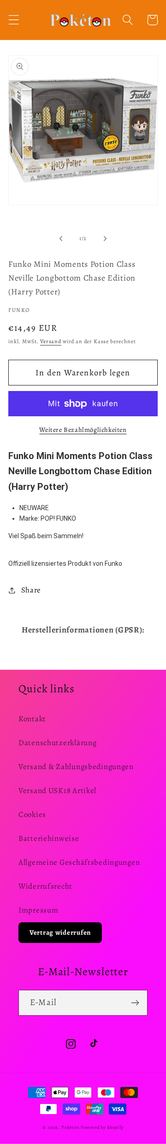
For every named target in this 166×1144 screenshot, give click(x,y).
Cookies (32, 814)
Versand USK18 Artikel (57, 790)
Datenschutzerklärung (57, 742)
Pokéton (70, 1127)
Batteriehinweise (48, 838)
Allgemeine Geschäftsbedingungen (79, 862)
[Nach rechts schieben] (105, 239)
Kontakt (32, 718)
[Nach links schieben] (61, 239)
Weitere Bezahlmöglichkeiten (82, 429)
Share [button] (31, 590)
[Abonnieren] (135, 1003)
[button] (14, 20)
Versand (50, 341)
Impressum (38, 910)
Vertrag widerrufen (60, 932)
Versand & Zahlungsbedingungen (76, 766)
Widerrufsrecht (45, 886)
